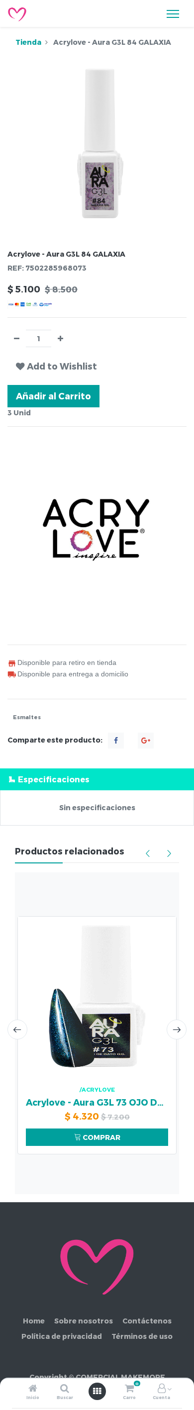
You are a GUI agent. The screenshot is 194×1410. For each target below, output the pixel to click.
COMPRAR (100, 1137)
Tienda (28, 42)
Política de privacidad (61, 1336)
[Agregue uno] (60, 338)
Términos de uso (142, 1336)
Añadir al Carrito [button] (53, 395)
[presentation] (17, 1029)
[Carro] (129, 1389)
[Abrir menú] (97, 1391)
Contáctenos (147, 1320)
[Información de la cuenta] (162, 1389)
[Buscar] (64, 1389)
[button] (56, 366)
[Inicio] (32, 1389)
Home (34, 1320)
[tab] (97, 779)
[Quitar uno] (16, 338)
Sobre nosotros (83, 1320)
